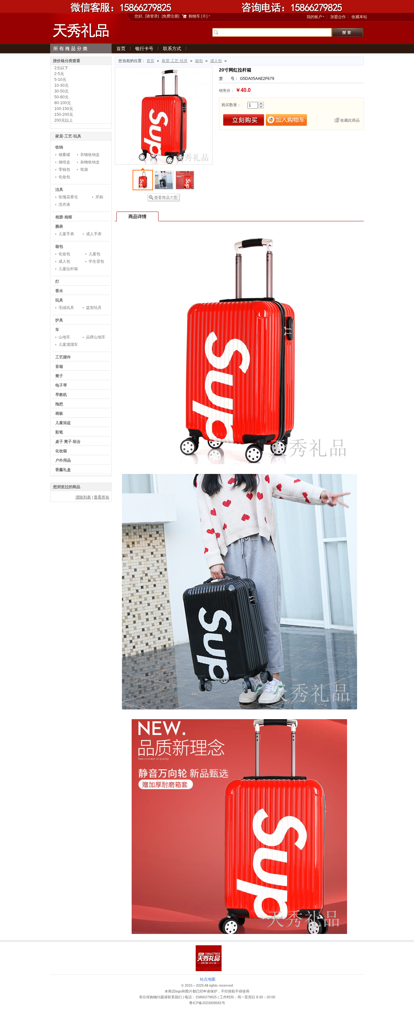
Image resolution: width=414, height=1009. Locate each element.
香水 (59, 291)
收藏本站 (359, 17)
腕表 (59, 226)
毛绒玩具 (66, 307)
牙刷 (99, 197)
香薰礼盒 (63, 469)
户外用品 (63, 460)
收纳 (59, 147)
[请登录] (152, 16)
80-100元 (62, 103)
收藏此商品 (350, 120)
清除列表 (83, 497)
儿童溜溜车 (68, 344)
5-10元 (60, 79)
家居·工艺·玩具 (175, 61)
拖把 (59, 404)
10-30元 (61, 85)
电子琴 (61, 385)
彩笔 (59, 432)
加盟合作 (338, 17)
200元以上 (63, 120)
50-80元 (61, 97)
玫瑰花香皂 (68, 197)
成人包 (216, 61)
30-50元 (61, 91)
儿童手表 (66, 234)
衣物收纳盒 (90, 154)
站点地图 (207, 979)
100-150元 (63, 108)
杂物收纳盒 (90, 162)
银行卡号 (144, 48)
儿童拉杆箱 (68, 269)
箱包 (199, 61)
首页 (120, 48)
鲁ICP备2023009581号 (207, 1003)
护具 (59, 320)
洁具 (59, 189)
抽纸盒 (64, 162)
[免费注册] (170, 16)
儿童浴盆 (63, 423)
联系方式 (172, 48)
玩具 (59, 300)
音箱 (59, 366)
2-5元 (59, 73)
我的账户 (314, 17)
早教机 (61, 394)
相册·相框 (63, 217)
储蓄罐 (64, 154)
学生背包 (96, 261)
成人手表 (94, 234)
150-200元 (63, 114)
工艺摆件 (63, 357)
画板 (59, 413)
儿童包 (94, 254)
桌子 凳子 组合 (68, 441)
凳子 (59, 376)
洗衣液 (64, 204)
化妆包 (64, 177)
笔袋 (84, 169)
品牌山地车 (95, 337)
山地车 (64, 337)
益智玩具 (94, 307)
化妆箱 (61, 451)
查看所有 (101, 497)
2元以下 (61, 68)
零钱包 (64, 169)
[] (198, 16)
